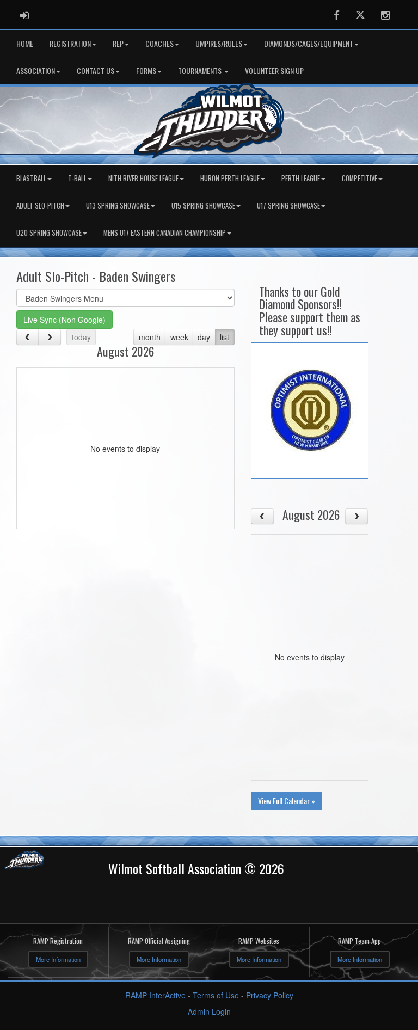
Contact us (95, 70)
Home (24, 43)
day (204, 337)
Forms (146, 70)
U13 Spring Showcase (118, 205)
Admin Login (209, 1011)
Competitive (359, 178)
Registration (70, 43)
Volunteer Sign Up (274, 70)
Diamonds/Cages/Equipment (308, 43)
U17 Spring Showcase (288, 205)
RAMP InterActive (155, 995)
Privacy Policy (269, 995)
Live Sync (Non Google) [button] (64, 319)
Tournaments (200, 70)
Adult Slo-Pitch (40, 205)
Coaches (159, 43)
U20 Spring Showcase (49, 233)
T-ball (77, 178)
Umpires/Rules (218, 43)
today (81, 337)
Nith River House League (143, 178)
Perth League (300, 178)
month (150, 337)
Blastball (31, 178)
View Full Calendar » (286, 800)
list (224, 337)
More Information (58, 959)
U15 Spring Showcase (203, 205)
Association (35, 70)
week (179, 337)
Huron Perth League (230, 178)
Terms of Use (216, 995)
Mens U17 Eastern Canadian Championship (164, 233)
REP (118, 43)
